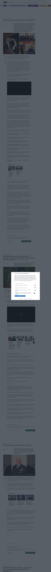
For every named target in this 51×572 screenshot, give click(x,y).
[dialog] (25, 286)
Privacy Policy (29, 298)
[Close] (38, 273)
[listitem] (25, 283)
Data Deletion (21, 298)
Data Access (25, 298)
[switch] (35, 285)
